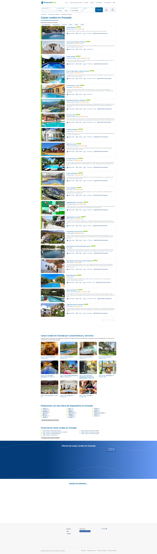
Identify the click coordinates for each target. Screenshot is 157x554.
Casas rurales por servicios (76, 2)
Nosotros (69, 529)
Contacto (69, 533)
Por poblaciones (56, 24)
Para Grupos (99, 2)
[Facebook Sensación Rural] (102, 528)
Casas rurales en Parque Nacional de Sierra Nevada (54, 432)
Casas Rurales (43, 14)
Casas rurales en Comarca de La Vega (90, 432)
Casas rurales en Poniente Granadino (90, 433)
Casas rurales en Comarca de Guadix (90, 430)
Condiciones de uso (91, 550)
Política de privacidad (102, 550)
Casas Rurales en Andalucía (53, 14)
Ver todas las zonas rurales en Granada (50, 437)
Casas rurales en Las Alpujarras (50, 435)
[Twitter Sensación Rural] (106, 528)
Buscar (100, 9)
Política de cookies (112, 550)
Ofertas (92, 2)
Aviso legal (83, 550)
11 (112, 320)
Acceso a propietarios (85, 531)
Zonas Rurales (107, 2)
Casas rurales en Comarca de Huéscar (51, 430)
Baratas (86, 2)
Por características (46, 24)
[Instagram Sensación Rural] (103, 528)
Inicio (66, 2)
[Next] (115, 320)
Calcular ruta (82, 529)
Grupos (70, 24)
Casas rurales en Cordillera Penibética (51, 433)
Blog (114, 2)
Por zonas (64, 24)
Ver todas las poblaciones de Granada (50, 420)
